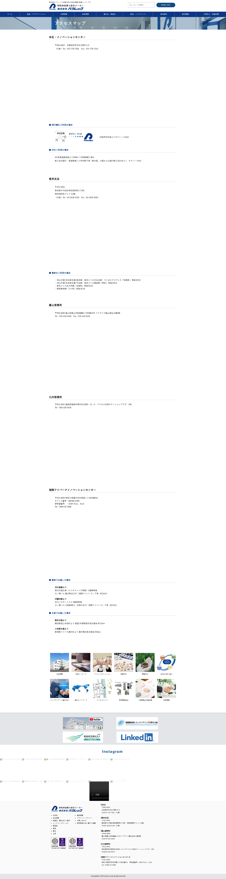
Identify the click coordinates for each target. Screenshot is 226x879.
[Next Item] (123, 779)
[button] (211, 14)
